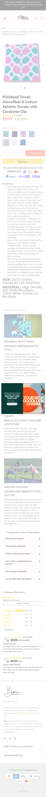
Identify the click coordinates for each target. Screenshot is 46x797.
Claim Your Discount (11, 404)
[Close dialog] (43, 385)
